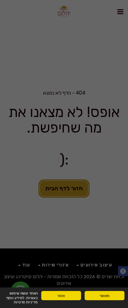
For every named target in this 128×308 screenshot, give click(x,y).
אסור (61, 295)
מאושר (105, 295)
